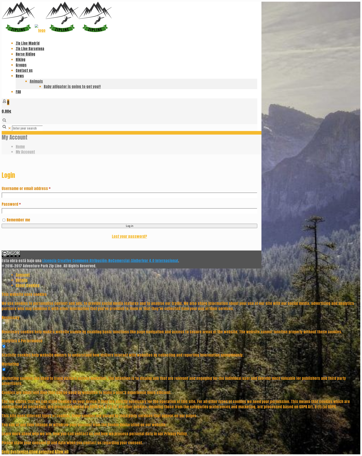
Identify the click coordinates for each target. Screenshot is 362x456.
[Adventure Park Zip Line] (57, 30)
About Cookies (28, 285)
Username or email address (26, 188)
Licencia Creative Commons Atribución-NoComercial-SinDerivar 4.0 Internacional (110, 260)
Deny (6, 452)
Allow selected (41, 452)
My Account (25, 152)
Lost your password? (129, 236)
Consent (23, 275)
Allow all (62, 452)
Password (11, 204)
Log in (129, 225)
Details (22, 280)
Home (20, 146)
